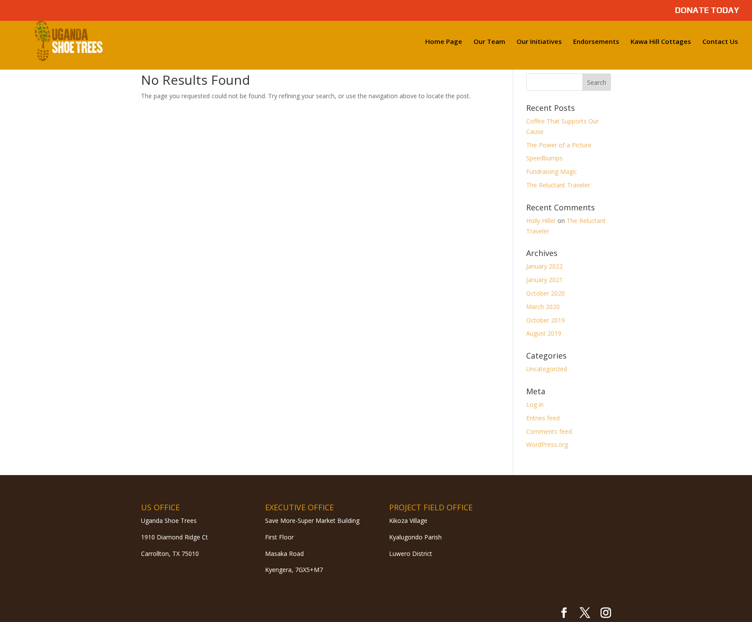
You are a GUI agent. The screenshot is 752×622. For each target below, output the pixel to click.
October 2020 (545, 293)
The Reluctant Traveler (558, 185)
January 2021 (544, 280)
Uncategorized (546, 369)
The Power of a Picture (558, 145)
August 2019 (543, 333)
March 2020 (543, 307)
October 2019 (545, 320)
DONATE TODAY (707, 10)
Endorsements (596, 42)
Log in (535, 404)
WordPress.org (547, 444)
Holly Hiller (541, 220)
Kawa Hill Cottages (661, 42)
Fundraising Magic (551, 171)
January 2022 (544, 266)
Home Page (443, 42)
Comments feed (549, 431)
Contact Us (720, 42)
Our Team (489, 42)
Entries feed (543, 418)
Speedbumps (544, 158)
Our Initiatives (539, 42)
